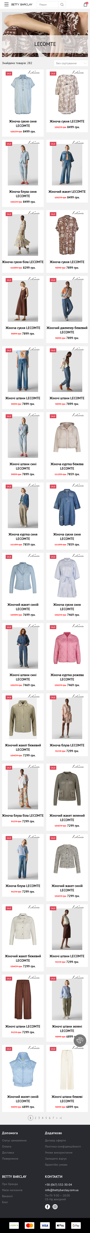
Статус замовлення (14, 1140)
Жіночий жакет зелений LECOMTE (67, 817)
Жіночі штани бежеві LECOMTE (67, 1098)
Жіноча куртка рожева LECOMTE (67, 677)
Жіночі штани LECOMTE (22, 398)
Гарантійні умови (56, 1164)
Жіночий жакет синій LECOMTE (23, 606)
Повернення (10, 1158)
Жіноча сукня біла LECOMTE (23, 262)
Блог (5, 1202)
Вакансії (7, 1196)
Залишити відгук (56, 1158)
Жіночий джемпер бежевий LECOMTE (67, 330)
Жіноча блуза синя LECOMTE (23, 193)
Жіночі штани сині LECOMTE (23, 466)
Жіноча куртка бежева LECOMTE (67, 466)
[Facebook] (47, 1206)
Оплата (6, 1146)
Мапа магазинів (12, 1190)
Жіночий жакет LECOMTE (67, 191)
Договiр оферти (55, 1140)
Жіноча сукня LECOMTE (67, 121)
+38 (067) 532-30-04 (58, 1184)
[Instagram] (55, 1206)
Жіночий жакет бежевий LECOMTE (23, 747)
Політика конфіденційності (63, 1146)
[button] (80, 1040)
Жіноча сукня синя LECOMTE (23, 123)
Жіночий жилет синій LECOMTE (23, 1098)
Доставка (8, 1152)
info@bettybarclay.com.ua (61, 1190)
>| (61, 1118)
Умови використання (58, 1152)
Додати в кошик (24, 131)
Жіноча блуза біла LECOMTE (23, 815)
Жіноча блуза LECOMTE (67, 745)
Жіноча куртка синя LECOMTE (23, 536)
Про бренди (10, 1184)
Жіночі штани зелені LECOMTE (67, 1028)
